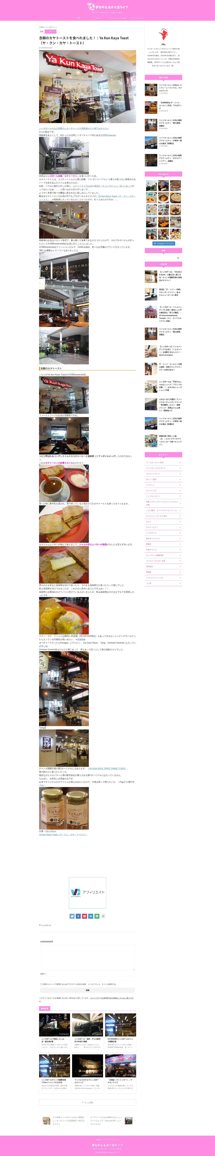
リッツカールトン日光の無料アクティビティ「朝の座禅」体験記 (170, 123)
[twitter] (72, 916)
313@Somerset (108, 135)
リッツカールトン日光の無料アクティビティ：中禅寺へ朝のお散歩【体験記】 (170, 140)
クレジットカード (137, 18)
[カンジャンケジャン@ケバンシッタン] (175, 209)
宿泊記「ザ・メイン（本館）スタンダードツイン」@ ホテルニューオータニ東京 (170, 292)
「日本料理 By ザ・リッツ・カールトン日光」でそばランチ (170, 105)
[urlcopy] (103, 916)
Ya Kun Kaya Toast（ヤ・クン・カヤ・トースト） (63, 834)
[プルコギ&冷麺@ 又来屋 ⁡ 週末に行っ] (175, 185)
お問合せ (99, 1140)
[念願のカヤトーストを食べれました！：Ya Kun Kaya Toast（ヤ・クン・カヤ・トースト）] (90, 916)
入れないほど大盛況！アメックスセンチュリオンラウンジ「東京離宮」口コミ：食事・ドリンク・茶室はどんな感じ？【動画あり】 (170, 404)
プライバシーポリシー (111, 1140)
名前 (42, 974)
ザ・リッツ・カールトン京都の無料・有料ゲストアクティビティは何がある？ (170, 367)
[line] (96, 916)
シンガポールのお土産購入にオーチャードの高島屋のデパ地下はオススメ (74, 128)
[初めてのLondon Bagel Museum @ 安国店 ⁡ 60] (163, 222)
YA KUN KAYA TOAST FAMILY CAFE (107, 768)
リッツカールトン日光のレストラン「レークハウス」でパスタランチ (170, 88)
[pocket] (84, 916)
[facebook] (78, 916)
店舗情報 (81, 639)
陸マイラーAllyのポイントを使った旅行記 (108, 1149)
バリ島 (77, 18)
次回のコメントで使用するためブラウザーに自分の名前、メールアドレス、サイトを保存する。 (80, 984)
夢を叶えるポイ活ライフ (107, 1145)
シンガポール (97, 18)
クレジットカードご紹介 (117, 18)
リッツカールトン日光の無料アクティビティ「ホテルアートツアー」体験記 (170, 158)
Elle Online (50, 831)
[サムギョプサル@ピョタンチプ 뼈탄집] (163, 185)
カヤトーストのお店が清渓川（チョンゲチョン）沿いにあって (102, 186)
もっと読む (89, 1102)
